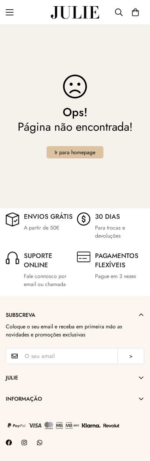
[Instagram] (24, 442)
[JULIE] (75, 12)
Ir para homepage (75, 152)
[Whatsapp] (40, 442)
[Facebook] (9, 442)
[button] (135, 12)
